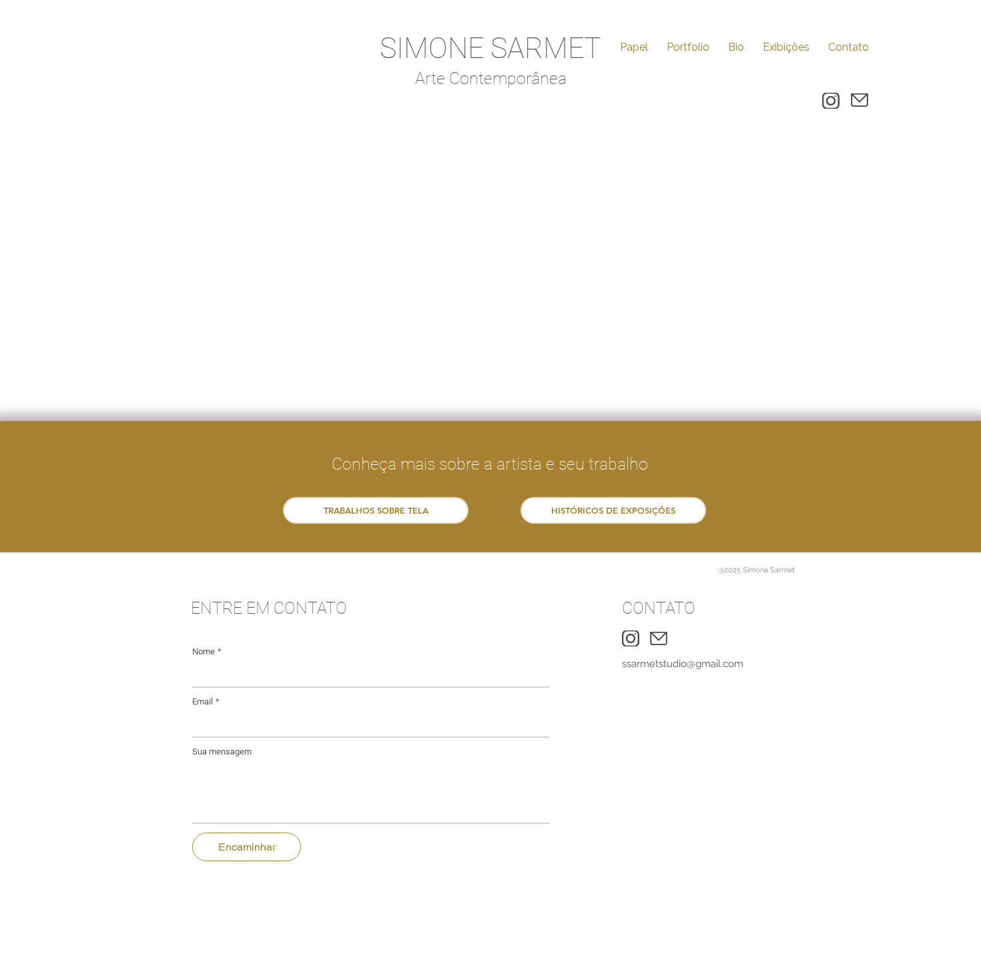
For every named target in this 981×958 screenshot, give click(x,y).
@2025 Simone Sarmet (756, 570)
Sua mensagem (222, 752)
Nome (207, 651)
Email (206, 701)
